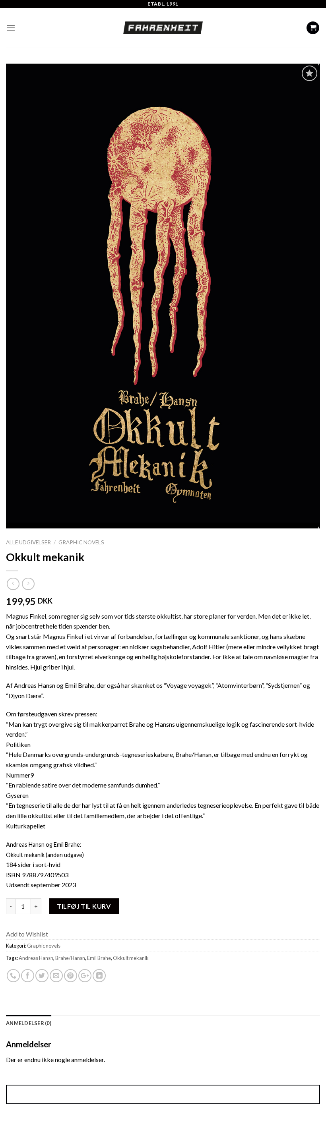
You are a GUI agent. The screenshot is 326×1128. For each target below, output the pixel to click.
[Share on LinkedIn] (99, 975)
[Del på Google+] (84, 975)
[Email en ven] (56, 975)
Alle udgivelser (28, 542)
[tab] (28, 1023)
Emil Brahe (99, 958)
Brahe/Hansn (70, 958)
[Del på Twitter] (42, 975)
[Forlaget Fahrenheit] (163, 27)
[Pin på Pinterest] (70, 975)
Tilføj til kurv (84, 905)
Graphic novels (81, 542)
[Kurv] (313, 28)
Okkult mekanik (131, 958)
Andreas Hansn (36, 958)
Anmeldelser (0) (28, 1023)
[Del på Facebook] (27, 975)
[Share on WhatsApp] (13, 975)
